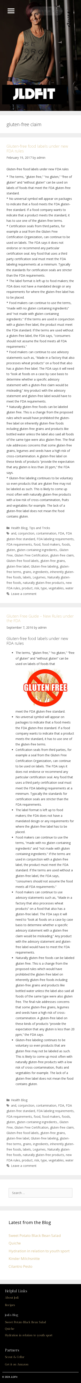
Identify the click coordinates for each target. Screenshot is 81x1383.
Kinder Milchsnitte (24, 1258)
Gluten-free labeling (44, 566)
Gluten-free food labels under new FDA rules (37, 149)
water (69, 588)
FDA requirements (19, 544)
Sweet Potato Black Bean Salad (35, 1235)
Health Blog (19, 528)
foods (66, 544)
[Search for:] (42, 1192)
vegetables (56, 588)
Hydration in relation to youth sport (39, 1250)
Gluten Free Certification (31, 555)
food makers (51, 544)
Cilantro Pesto (20, 1266)
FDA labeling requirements (55, 539)
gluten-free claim (62, 555)
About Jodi (12, 1297)
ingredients (40, 572)
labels (27, 577)
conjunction (26, 533)
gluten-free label (17, 566)
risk (36, 588)
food (37, 544)
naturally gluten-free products (43, 583)
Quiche (15, 1243)
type (44, 588)
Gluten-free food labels (22, 561)
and (13, 533)
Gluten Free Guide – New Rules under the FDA (40, 618)
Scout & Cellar (14, 1357)
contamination (46, 533)
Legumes (39, 577)
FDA (61, 533)
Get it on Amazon (17, 1364)
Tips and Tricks (39, 528)
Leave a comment (24, 594)
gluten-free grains (52, 561)
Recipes (10, 1305)
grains (27, 572)
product (27, 588)
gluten (10, 550)
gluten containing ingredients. (37, 550)
